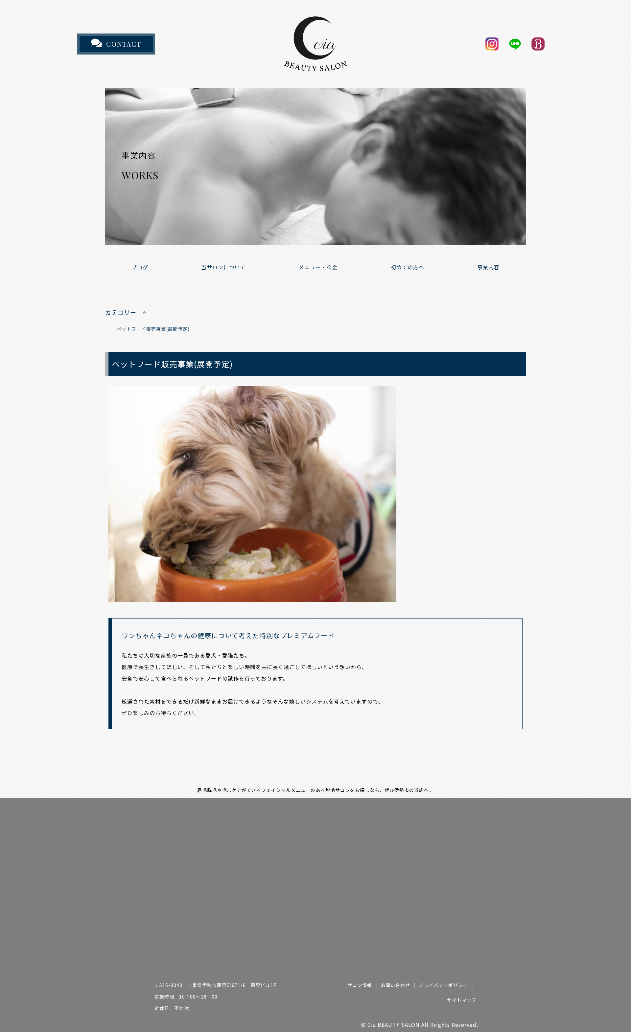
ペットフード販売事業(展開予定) (153, 329)
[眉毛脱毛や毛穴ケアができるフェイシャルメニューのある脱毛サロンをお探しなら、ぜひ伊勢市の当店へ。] (315, 65)
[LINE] (515, 44)
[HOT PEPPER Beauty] (538, 44)
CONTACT (123, 43)
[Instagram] (492, 44)
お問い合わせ (395, 985)
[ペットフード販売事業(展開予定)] (252, 595)
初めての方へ (407, 267)
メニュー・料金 (318, 267)
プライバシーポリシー (443, 985)
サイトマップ (462, 1000)
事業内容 (488, 267)
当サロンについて (223, 267)
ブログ (139, 267)
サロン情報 (359, 985)
